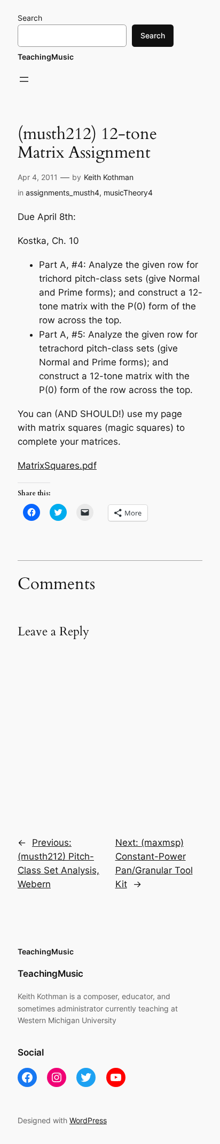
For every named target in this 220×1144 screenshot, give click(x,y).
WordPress (88, 1120)
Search (30, 17)
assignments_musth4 (62, 192)
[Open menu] (24, 79)
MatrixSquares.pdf (57, 465)
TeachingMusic (46, 56)
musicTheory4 (128, 192)
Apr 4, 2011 (38, 177)
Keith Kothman (108, 177)
